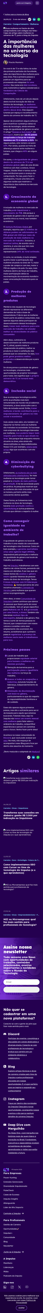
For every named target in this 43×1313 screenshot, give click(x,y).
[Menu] (37, 3)
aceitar (21, 1308)
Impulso (14, 565)
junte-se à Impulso (24, 3)
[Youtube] (26, 1287)
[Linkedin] (4, 1287)
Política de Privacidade (26, 1301)
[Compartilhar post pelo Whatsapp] (38, 19)
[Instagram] (12, 1287)
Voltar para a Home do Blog (17, 14)
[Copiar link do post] (29, 19)
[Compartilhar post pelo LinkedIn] (34, 19)
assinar (21, 989)
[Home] (5, 3)
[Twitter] (19, 1287)
